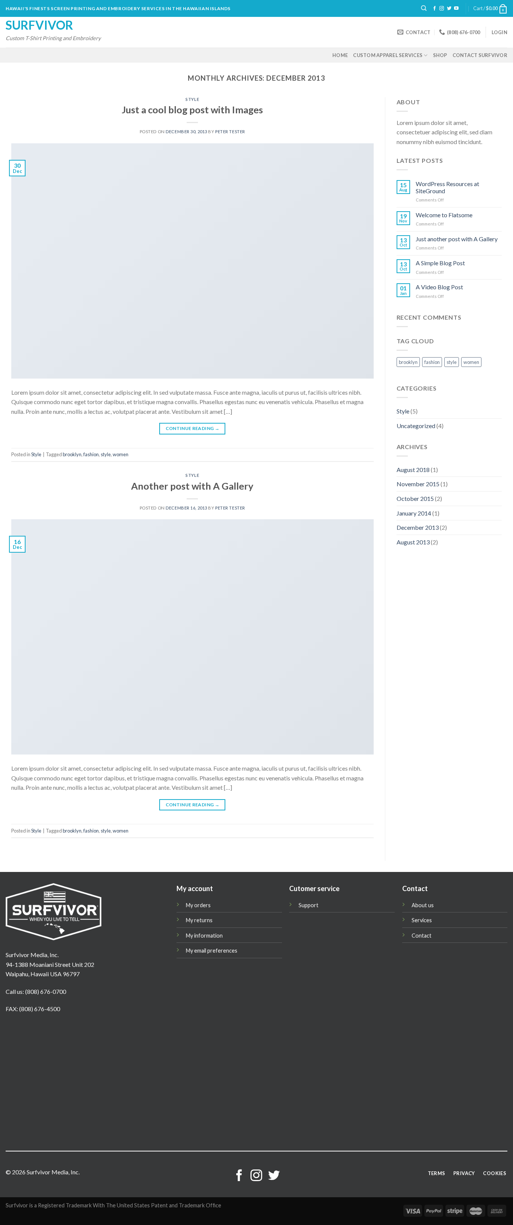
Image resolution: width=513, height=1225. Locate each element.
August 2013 (413, 542)
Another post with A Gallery (192, 486)
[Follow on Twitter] (449, 8)
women (120, 454)
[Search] (424, 8)
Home (340, 55)
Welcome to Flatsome (444, 214)
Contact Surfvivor (480, 55)
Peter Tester (230, 131)
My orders (198, 905)
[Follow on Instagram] (441, 8)
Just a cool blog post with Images (192, 109)
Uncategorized (416, 425)
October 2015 (415, 498)
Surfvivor (39, 25)
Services (422, 920)
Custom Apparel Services (387, 55)
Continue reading (193, 428)
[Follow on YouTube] (456, 8)
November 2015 (418, 483)
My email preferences (211, 950)
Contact (422, 935)
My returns (199, 920)
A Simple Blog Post (440, 262)
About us (423, 905)
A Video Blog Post (439, 286)
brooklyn (72, 454)
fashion (91, 454)
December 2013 (418, 527)
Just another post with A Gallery (457, 238)
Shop (440, 55)
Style (192, 99)
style (106, 454)
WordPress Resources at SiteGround (447, 187)
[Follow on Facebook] (434, 8)
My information (204, 935)
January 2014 (414, 513)
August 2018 (413, 469)
